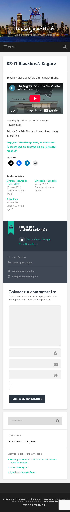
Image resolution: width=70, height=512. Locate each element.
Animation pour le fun (23, 271)
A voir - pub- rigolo (22, 262)
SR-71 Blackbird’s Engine (31, 63)
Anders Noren (48, 501)
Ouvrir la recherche (64, 47)
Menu (11, 46)
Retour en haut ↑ (35, 505)
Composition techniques (25, 276)
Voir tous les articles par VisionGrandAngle (35, 241)
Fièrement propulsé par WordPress (29, 499)
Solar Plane (12, 199)
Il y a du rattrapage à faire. (22, 472)
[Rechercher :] (35, 421)
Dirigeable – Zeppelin (46, 181)
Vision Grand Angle (35, 29)
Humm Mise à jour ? (19, 467)
